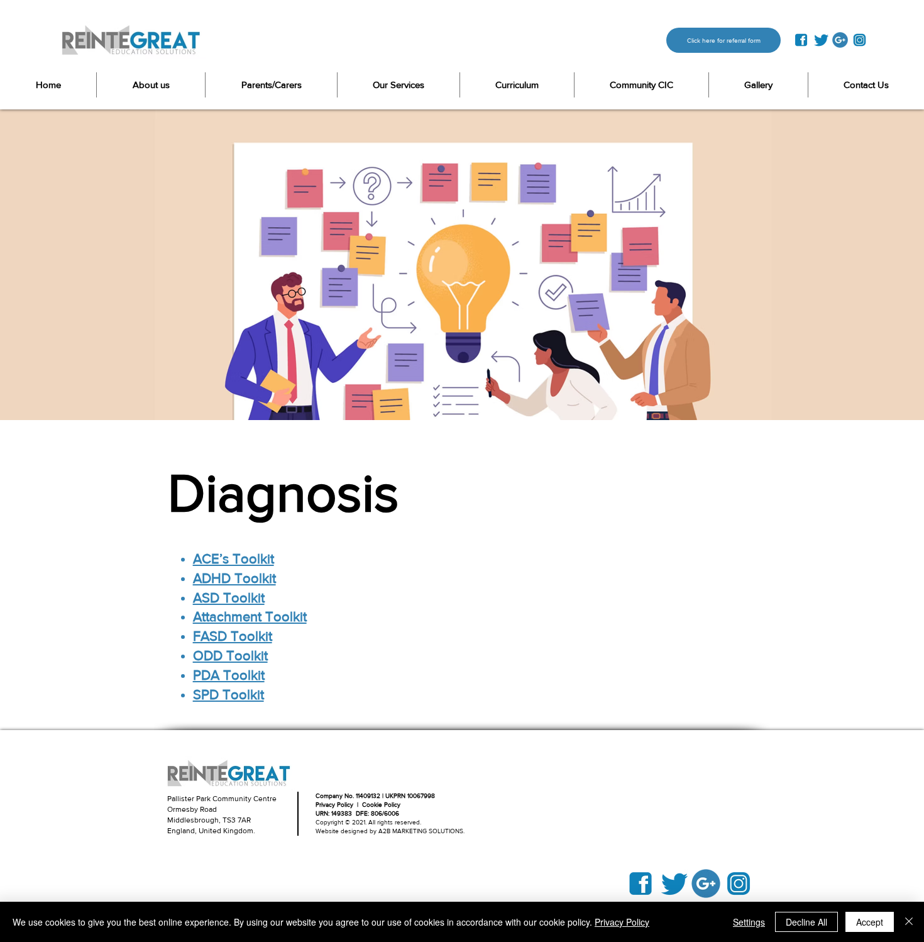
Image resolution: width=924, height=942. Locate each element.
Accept (869, 922)
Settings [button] (749, 922)
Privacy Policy (622, 922)
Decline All (806, 922)
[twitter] (820, 40)
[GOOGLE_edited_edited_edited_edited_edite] (840, 40)
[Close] (908, 922)
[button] (271, 84)
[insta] (859, 40)
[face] (801, 40)
